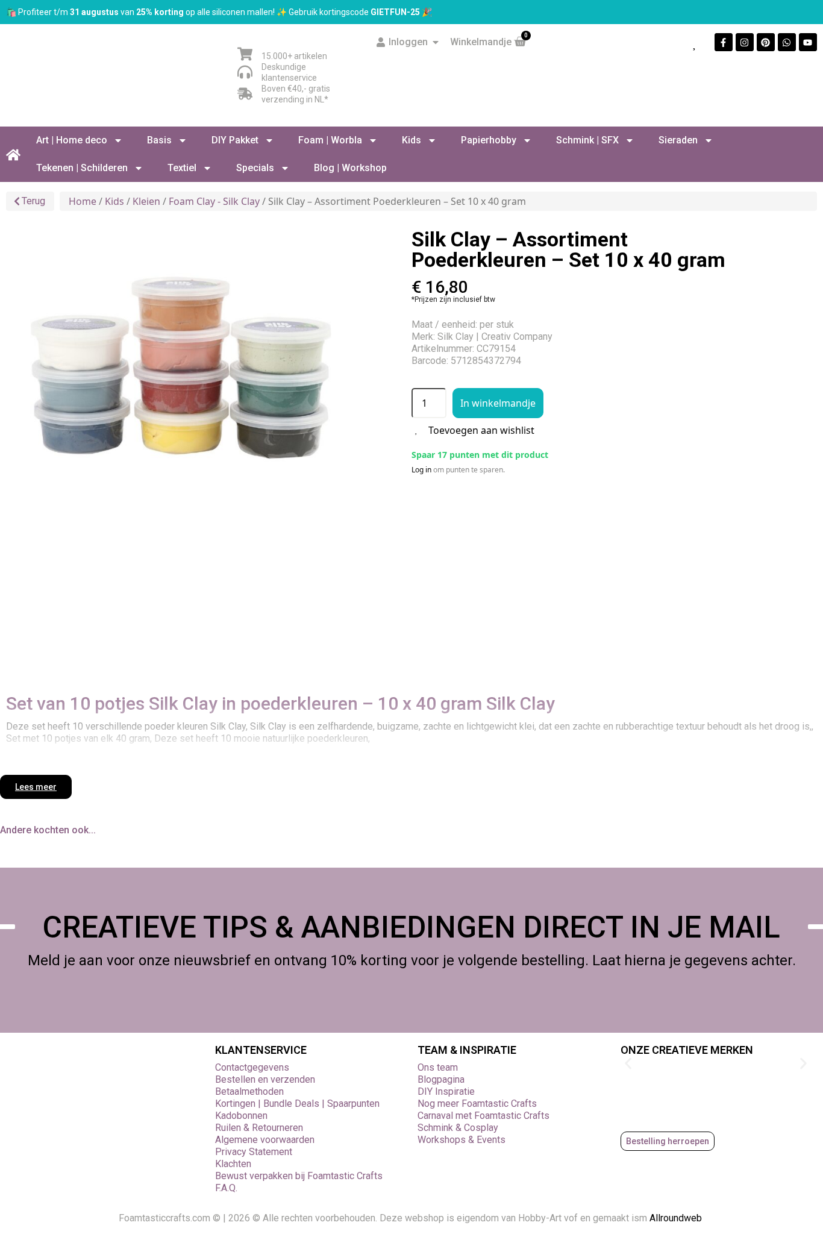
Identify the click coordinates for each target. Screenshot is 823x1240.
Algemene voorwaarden (264, 1139)
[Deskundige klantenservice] (244, 72)
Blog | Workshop (350, 168)
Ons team (438, 1067)
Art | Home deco (71, 140)
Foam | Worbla (330, 140)
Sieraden (678, 140)
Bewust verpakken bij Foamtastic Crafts (299, 1176)
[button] (628, 1063)
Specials (255, 168)
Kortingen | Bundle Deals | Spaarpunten (297, 1103)
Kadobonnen (241, 1115)
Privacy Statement (253, 1151)
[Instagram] (745, 42)
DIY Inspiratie (446, 1091)
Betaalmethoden (249, 1091)
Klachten (233, 1164)
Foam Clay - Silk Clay (214, 201)
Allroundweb (676, 1218)
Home (82, 201)
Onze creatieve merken (687, 1050)
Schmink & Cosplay (458, 1127)
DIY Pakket (234, 140)
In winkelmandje (498, 403)
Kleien (146, 201)
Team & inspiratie (467, 1050)
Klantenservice (261, 1050)
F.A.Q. (226, 1188)
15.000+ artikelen (294, 56)
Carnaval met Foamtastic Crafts (483, 1115)
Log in (421, 470)
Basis (159, 140)
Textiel (181, 168)
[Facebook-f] (724, 42)
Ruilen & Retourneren (259, 1127)
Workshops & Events (461, 1139)
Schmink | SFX (587, 140)
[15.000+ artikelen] (244, 53)
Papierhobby (488, 140)
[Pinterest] (766, 42)
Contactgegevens (252, 1067)
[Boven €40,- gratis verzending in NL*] (244, 93)
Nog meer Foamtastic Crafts (477, 1103)
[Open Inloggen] (435, 42)
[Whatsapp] (787, 42)
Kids (411, 140)
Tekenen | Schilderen (82, 168)
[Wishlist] (695, 42)
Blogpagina (441, 1079)
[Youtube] (808, 42)
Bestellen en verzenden (265, 1079)
